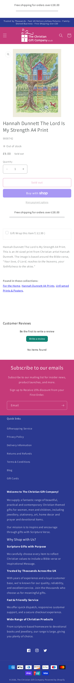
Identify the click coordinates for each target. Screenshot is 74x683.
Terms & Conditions (18, 461)
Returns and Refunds (19, 453)
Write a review (37, 339)
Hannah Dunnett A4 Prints (38, 286)
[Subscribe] (63, 405)
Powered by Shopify (55, 679)
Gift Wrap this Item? (27, 233)
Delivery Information (19, 445)
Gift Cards (13, 478)
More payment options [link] (37, 202)
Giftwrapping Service (19, 428)
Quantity (8, 161)
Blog (9, 470)
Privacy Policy (15, 436)
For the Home (11, 286)
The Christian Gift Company (30, 679)
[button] (5, 35)
